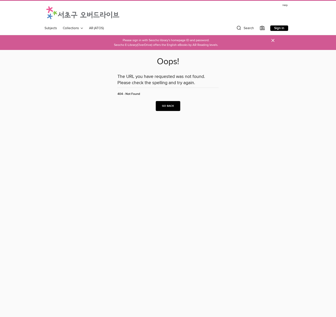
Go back (168, 106)
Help (285, 5)
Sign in (279, 28)
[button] (245, 29)
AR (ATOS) (96, 28)
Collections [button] (71, 28)
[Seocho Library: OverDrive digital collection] (83, 13)
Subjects (51, 28)
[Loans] (262, 29)
